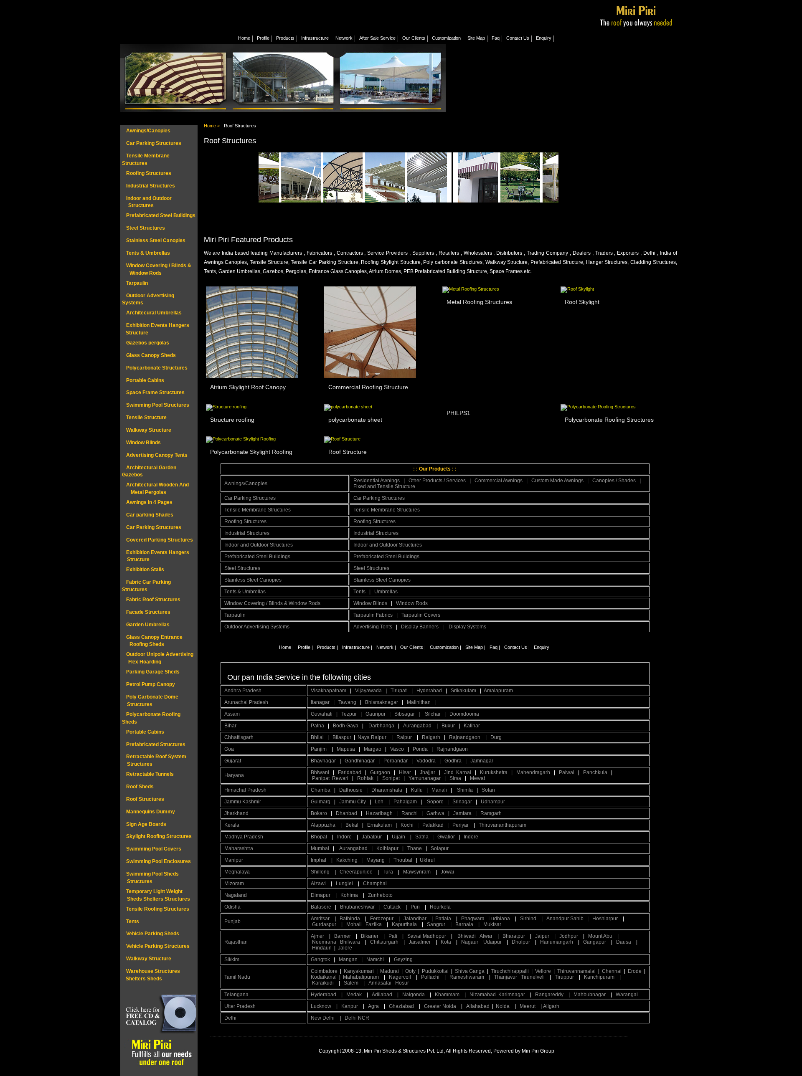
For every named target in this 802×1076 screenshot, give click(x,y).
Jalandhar (416, 919)
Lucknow (321, 1006)
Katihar (472, 726)
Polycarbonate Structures (157, 367)
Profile (263, 38)
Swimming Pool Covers (153, 848)
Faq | (495, 647)
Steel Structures (145, 227)
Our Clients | (413, 647)
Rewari (340, 778)
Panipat (321, 778)
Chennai (612, 971)
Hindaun (322, 948)
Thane (414, 848)
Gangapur (595, 942)
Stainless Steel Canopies (155, 240)
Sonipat (391, 778)
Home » (212, 125)
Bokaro (319, 813)
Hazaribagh (379, 813)
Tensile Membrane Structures (257, 510)
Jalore (345, 948)
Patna (317, 726)
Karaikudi (323, 983)
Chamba (320, 790)
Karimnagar (512, 995)
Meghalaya (237, 872)
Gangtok (320, 959)
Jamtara (462, 813)
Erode (635, 971)
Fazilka (374, 924)
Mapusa (346, 749)
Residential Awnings (376, 481)
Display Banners (420, 627)
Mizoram (234, 883)
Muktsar (492, 924)
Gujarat (232, 761)
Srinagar (462, 802)
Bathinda (350, 919)
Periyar (461, 825)
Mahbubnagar (590, 995)
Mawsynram (417, 872)
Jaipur (543, 936)
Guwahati (321, 714)
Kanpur (350, 1006)
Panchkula (595, 772)
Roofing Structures (148, 173)
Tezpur (349, 714)
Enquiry (543, 38)
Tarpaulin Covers (420, 615)
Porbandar (395, 761)
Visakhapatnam (328, 691)
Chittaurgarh (385, 942)
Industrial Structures (150, 185)
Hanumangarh (557, 942)
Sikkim (231, 959)
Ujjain (399, 837)
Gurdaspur (325, 924)
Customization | (445, 647)
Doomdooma (464, 714)
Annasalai (379, 983)
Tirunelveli (533, 977)
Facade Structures (148, 612)
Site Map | (475, 647)
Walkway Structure (148, 430)
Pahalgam (405, 802)
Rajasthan (236, 942)
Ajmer (318, 936)
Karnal (463, 772)
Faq (496, 38)
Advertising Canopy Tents (157, 455)
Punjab (232, 921)
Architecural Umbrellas (154, 312)
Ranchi (409, 813)
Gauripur (375, 714)
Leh (380, 802)
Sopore (435, 802)
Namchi (375, 959)
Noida (503, 1006)
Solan (488, 790)
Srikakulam (463, 691)
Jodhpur (569, 936)
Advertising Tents (372, 627)
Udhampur (493, 802)
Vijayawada (368, 691)
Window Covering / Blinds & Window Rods (272, 603)
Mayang (375, 860)
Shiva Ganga (470, 971)
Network (344, 38)
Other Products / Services (437, 481)
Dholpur (521, 942)
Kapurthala (405, 924)
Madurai (389, 971)
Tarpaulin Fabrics (373, 615)
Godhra (453, 761)
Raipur (404, 737)
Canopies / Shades (614, 481)
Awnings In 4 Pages (149, 502)
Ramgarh (491, 813)
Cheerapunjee (357, 872)
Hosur (402, 983)
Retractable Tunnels (150, 774)
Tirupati (399, 691)
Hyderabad (429, 691)
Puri (416, 907)
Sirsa (455, 778)
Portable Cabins (145, 380)
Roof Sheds (140, 786)
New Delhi (323, 1018)
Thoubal (402, 860)
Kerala (231, 825)
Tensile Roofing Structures (157, 908)
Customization (446, 38)
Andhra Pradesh (242, 691)
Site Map (476, 38)
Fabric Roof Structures (153, 599)
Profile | (305, 647)
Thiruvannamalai (576, 971)
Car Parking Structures (153, 143)
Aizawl (319, 883)
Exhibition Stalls (145, 569)
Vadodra (426, 761)
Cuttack (392, 907)
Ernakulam (379, 825)
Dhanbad (346, 813)
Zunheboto (380, 895)
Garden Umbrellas (148, 624)
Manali (439, 790)
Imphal (319, 860)
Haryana (234, 775)
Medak (354, 995)
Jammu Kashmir (242, 802)
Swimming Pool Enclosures (158, 861)
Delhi (230, 1018)
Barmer (343, 936)
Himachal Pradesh (245, 790)
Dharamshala (386, 790)
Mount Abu (601, 936)
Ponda (420, 749)
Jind (449, 772)
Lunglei (345, 883)
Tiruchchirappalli (510, 971)
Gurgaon (380, 772)
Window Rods (412, 603)
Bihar (230, 726)
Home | (286, 647)
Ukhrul (427, 860)
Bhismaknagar (381, 702)
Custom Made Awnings (557, 481)
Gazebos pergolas (147, 342)
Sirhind (529, 919)
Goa (229, 749)
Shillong (321, 872)
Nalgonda (414, 995)
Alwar (487, 936)
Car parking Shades (149, 514)
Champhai (375, 883)
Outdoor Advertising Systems (256, 627)
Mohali (354, 924)
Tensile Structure (146, 417)
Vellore (543, 971)
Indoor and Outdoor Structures (258, 545)
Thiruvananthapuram (502, 825)
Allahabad (478, 1006)
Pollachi (431, 977)
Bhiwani (320, 772)
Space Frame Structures (155, 392)
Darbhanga (381, 726)
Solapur (440, 848)
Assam (232, 714)
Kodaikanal (324, 977)
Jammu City (352, 802)
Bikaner (370, 936)
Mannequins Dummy (150, 811)
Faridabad (349, 772)
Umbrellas (386, 592)
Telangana (236, 995)
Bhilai (317, 737)
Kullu (417, 790)
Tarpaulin (137, 283)
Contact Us (517, 38)
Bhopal (319, 837)
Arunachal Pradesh (246, 702)
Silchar (433, 714)
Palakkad (433, 825)
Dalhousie (351, 790)
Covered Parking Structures (159, 539)
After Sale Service (377, 38)
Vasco (397, 749)
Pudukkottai (435, 971)
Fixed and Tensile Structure (384, 486)
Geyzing (403, 959)
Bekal (351, 825)
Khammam (448, 995)
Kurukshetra (494, 772)
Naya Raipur (373, 737)
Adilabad (382, 995)
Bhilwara (350, 942)
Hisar (405, 772)
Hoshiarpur (605, 919)
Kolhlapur (387, 848)
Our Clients (413, 38)
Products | (327, 647)
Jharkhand (236, 813)
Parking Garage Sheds (153, 671)
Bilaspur (341, 737)
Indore (345, 837)
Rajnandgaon (465, 737)
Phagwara (473, 919)
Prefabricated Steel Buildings (160, 215)
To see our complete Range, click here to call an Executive (520, 211)
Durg (496, 737)
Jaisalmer (420, 942)
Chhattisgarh (239, 737)
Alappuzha (324, 825)
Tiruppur (565, 977)
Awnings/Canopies (148, 130)
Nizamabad (483, 995)
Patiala (443, 919)
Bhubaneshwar (357, 907)
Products (285, 38)
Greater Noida (440, 1006)
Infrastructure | (357, 647)
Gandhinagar (360, 761)
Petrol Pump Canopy (150, 684)
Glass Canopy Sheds (151, 355)
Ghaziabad (402, 1006)
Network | (386, 647)
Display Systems (467, 627)
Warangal (627, 995)
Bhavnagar (323, 761)
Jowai (448, 872)
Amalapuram (498, 691)
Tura (388, 872)
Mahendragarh (533, 772)
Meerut (528, 1006)
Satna (422, 837)
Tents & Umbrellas (148, 253)
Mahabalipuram (361, 977)
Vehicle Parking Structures (158, 946)
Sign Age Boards (146, 824)
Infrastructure (315, 38)
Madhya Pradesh (243, 837)
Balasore (321, 907)
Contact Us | (517, 647)
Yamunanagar (425, 778)
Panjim (319, 749)
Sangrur (437, 924)
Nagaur (470, 942)
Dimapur (321, 895)
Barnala (465, 924)
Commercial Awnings (499, 481)
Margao (372, 749)
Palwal (566, 772)
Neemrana (325, 942)
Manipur (233, 860)
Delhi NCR (358, 1018)
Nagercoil (400, 977)
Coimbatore (324, 971)
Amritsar (321, 919)
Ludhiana (499, 919)
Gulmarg (320, 802)
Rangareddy (550, 995)
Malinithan (419, 702)
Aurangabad (418, 726)
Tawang (347, 702)
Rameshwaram (467, 977)
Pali (393, 936)
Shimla (465, 790)
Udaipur (493, 942)
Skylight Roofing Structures (159, 836)
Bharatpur (514, 936)
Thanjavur (506, 977)
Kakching (347, 860)
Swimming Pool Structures (157, 405)
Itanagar (320, 702)
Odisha (232, 907)
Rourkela (440, 907)
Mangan (348, 959)
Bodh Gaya (345, 726)
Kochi (407, 825)
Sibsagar (404, 714)
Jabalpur (372, 837)
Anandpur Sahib (565, 919)
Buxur (448, 726)
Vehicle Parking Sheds (152, 933)
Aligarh (552, 1006)
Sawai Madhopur (427, 936)
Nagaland (235, 895)
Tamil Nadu (237, 977)
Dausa (624, 942)
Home (244, 38)
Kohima (349, 895)
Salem (352, 983)
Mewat (477, 778)
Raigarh (431, 737)
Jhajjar (427, 772)
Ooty (410, 971)
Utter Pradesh (240, 1006)
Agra (374, 1006)
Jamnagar (481, 761)
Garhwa (435, 813)
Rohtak (365, 778)
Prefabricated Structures (155, 744)
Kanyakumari (359, 971)
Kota (446, 942)
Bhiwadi (467, 936)
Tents (132, 921)
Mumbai (320, 848)
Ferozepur (382, 919)
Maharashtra (238, 848)
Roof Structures (145, 799)
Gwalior (446, 837)
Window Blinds (143, 442)
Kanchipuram (600, 977)
